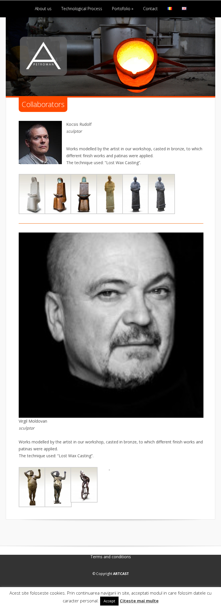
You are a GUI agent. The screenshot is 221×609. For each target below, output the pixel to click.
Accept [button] (109, 601)
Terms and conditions (110, 557)
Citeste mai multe (139, 601)
